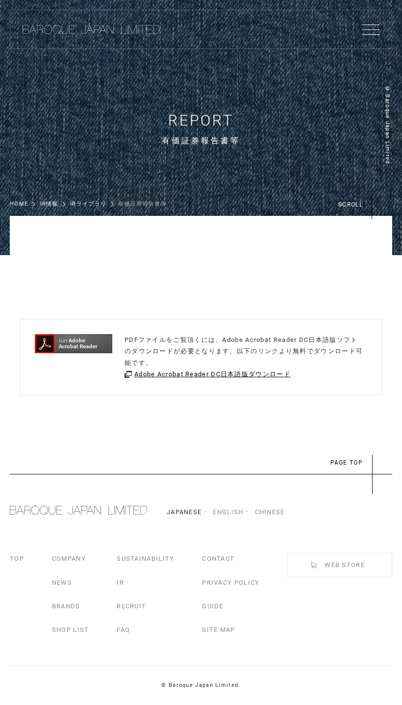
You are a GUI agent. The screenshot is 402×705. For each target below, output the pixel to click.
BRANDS (66, 606)
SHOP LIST (70, 629)
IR (120, 582)
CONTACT (218, 558)
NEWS (62, 582)
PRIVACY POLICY (230, 582)
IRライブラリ (88, 204)
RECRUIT (131, 606)
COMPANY (69, 558)
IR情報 (49, 204)
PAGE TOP (346, 462)
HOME (19, 204)
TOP (17, 558)
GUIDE (213, 606)
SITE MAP (218, 629)
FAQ (123, 629)
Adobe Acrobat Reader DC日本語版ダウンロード (212, 374)
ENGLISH (228, 512)
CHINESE (270, 512)
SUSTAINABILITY (145, 558)
